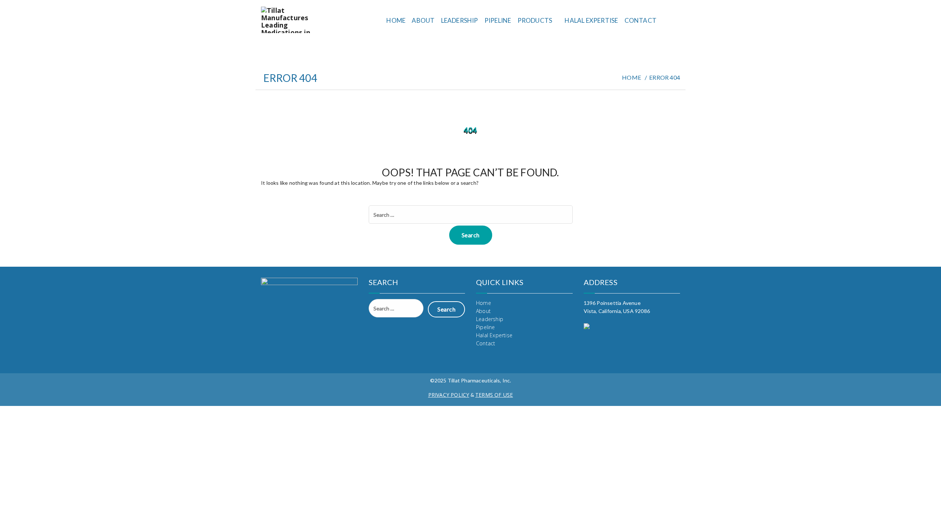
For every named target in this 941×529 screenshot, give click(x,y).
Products (535, 20)
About (423, 20)
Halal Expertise (591, 20)
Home (395, 20)
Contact (640, 20)
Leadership (459, 20)
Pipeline (497, 20)
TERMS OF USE (494, 394)
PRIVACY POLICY (448, 394)
